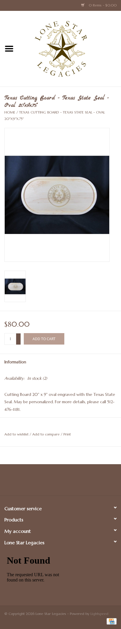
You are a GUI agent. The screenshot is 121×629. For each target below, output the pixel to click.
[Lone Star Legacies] (70, 48)
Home (9, 112)
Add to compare (46, 434)
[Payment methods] (111, 621)
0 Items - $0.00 (102, 5)
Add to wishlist (16, 434)
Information (15, 361)
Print (67, 434)
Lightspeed (99, 613)
